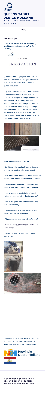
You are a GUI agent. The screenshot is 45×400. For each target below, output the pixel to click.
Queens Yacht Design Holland (18, 15)
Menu (23, 30)
